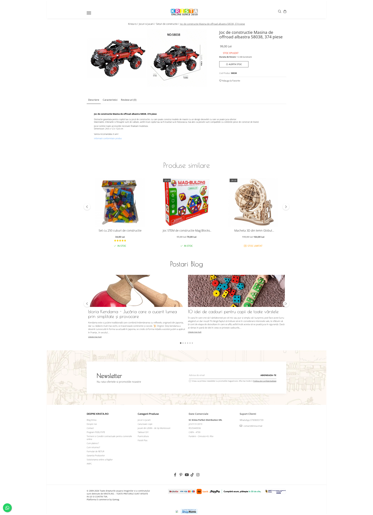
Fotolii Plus (142, 440)
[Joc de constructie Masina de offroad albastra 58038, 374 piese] (117, 58)
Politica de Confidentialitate (264, 381)
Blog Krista (91, 420)
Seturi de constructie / (168, 24)
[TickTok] (192, 474)
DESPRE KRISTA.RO (98, 413)
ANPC (89, 463)
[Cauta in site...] (279, 11)
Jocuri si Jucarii (144, 420)
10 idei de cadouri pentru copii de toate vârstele (233, 311)
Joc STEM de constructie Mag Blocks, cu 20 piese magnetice (187, 230)
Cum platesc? (93, 443)
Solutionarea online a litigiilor (100, 459)
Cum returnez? (93, 447)
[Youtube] (186, 474)
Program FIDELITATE (96, 432)
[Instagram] (197, 474)
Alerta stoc (235, 64)
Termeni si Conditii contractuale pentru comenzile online (109, 438)
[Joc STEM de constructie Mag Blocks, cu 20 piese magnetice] (186, 202)
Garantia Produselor (96, 455)
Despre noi (92, 424)
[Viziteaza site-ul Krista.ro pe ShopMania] (189, 511)
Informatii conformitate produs (108, 138)
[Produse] (89, 14)
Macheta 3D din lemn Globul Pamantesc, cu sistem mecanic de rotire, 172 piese (253, 230)
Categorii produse (148, 413)
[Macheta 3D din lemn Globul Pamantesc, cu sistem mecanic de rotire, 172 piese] (253, 202)
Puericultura (143, 436)
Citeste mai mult (95, 336)
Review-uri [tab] (128, 99)
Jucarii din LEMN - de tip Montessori (154, 428)
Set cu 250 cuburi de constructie (120, 230)
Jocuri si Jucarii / (147, 24)
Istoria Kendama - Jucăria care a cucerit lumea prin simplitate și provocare (132, 314)
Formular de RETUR (95, 451)
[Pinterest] (180, 474)
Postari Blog (186, 264)
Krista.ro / (133, 24)
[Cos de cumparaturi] (284, 11)
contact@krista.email (252, 426)
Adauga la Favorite (230, 80)
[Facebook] (175, 474)
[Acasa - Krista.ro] (184, 12)
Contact (90, 428)
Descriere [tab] (93, 99)
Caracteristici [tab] (110, 99)
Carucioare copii (145, 424)
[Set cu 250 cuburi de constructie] (120, 202)
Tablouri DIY (143, 432)
